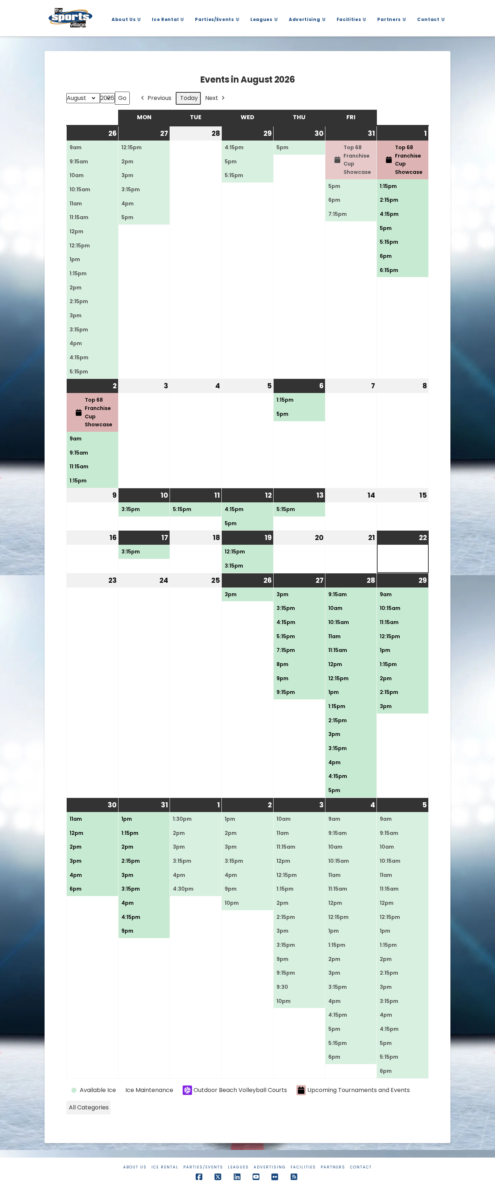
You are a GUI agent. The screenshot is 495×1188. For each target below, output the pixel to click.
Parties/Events (203, 1167)
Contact (361, 1167)
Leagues (238, 1167)
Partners (333, 1167)
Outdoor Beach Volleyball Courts (240, 1090)
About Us (135, 1167)
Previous (159, 98)
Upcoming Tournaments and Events (358, 1090)
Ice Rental (165, 1167)
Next (211, 98)
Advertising (270, 1167)
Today (189, 98)
